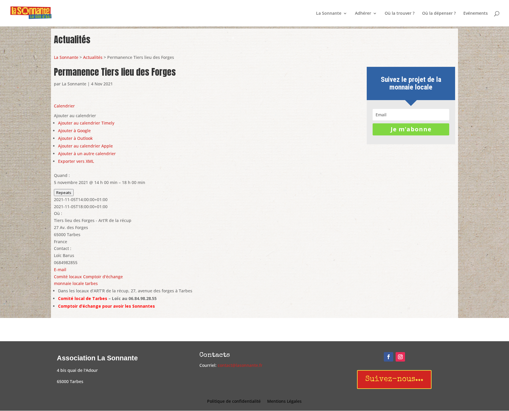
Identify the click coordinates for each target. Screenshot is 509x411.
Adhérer (363, 13)
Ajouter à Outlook (75, 138)
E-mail (60, 269)
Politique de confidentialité (234, 401)
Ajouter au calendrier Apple (85, 146)
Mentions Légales (284, 401)
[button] (75, 115)
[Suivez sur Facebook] (388, 357)
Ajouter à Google (74, 130)
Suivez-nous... (394, 379)
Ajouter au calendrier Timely (86, 123)
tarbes (91, 283)
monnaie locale (69, 283)
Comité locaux (68, 276)
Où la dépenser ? (439, 13)
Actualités (93, 57)
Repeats (63, 192)
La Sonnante (328, 13)
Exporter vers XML (76, 161)
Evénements (475, 13)
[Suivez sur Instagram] (400, 357)
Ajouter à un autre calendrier (87, 153)
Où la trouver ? (399, 13)
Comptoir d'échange (103, 276)
